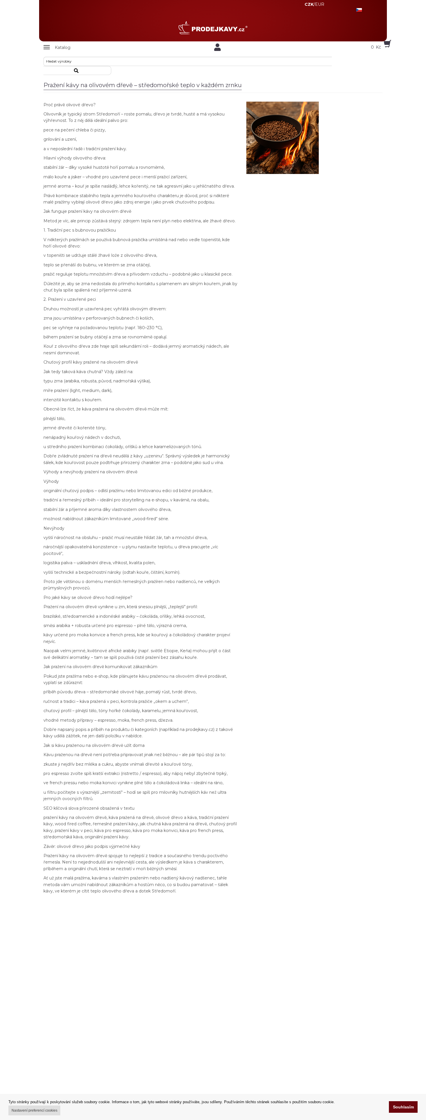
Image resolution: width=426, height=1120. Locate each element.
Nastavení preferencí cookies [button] (34, 1110)
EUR (319, 4)
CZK (309, 4)
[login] (217, 47)
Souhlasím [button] (403, 1107)
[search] (77, 70)
